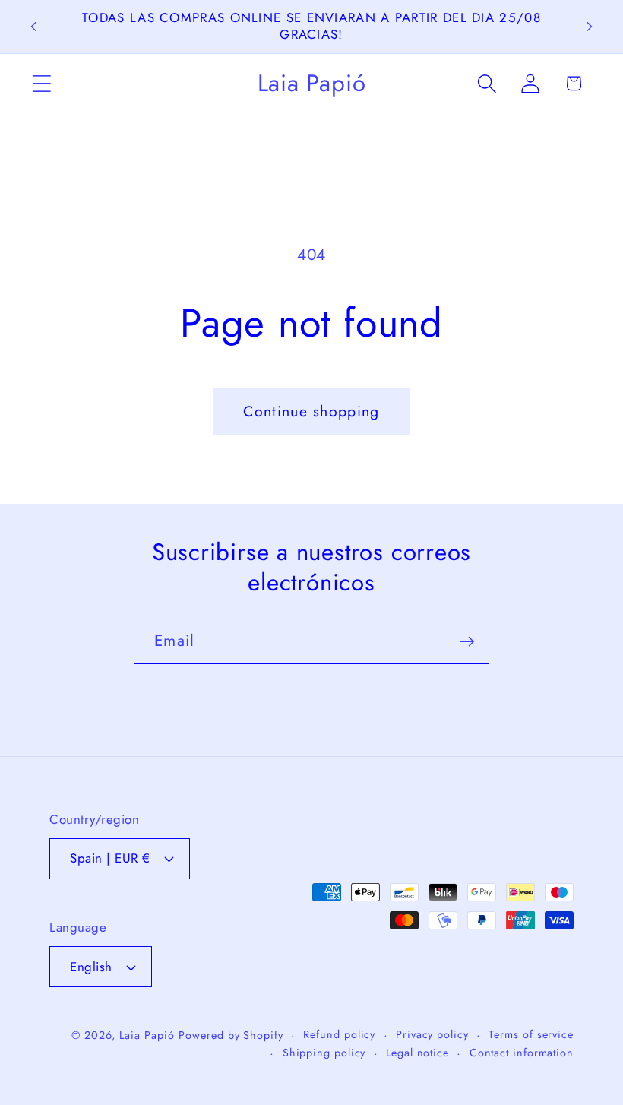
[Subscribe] (467, 642)
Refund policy (339, 1034)
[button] (41, 83)
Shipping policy (324, 1052)
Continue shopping (311, 411)
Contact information (522, 1052)
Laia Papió (146, 1035)
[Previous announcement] (33, 26)
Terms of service (531, 1034)
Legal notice (417, 1052)
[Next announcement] (589, 26)
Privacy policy (432, 1034)
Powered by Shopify (231, 1035)
